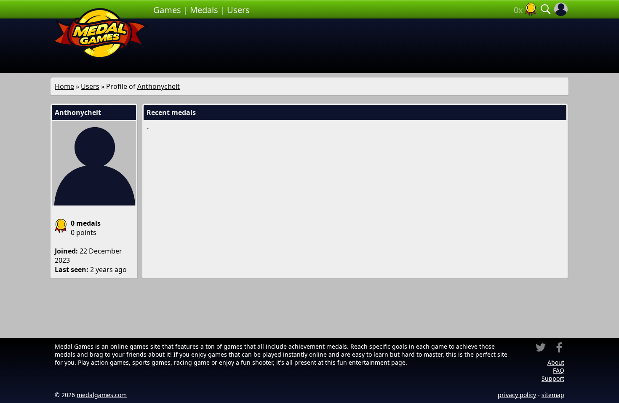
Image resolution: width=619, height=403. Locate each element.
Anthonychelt (158, 86)
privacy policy (517, 395)
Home (64, 86)
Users (238, 10)
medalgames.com (102, 395)
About (555, 362)
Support (553, 378)
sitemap (553, 395)
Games (167, 10)
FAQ (558, 370)
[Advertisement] (360, 46)
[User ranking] (530, 9)
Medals (204, 10)
